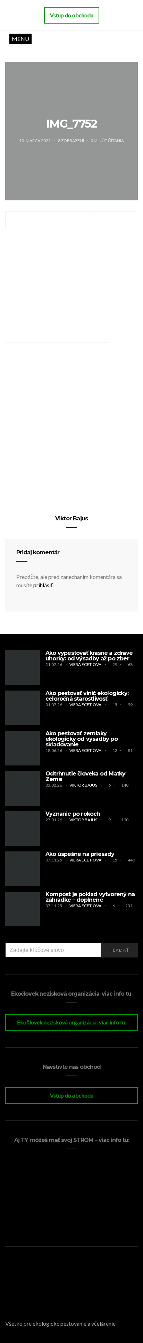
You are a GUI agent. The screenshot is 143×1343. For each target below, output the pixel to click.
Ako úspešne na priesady (80, 854)
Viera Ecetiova (85, 664)
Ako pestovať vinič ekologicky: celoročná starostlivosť (86, 696)
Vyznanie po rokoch (72, 814)
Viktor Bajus (71, 518)
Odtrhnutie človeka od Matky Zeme (85, 776)
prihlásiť (43, 585)
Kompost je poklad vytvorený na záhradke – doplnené (90, 897)
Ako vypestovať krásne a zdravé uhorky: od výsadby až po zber (89, 656)
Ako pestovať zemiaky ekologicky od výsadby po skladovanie (81, 739)
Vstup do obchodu (71, 1095)
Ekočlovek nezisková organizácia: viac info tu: (71, 1022)
